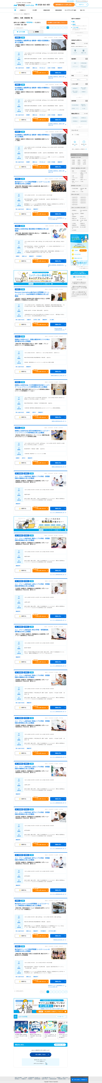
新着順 (37, 31)
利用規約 (59, 1077)
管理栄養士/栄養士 (62, 1078)
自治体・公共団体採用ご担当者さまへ (32, 1077)
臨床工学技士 (45, 1078)
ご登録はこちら (83, 250)
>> (66, 27)
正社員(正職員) (75, 105)
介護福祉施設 (84, 63)
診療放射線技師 (53, 1078)
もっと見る (78, 72)
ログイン (81, 4)
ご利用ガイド (23, 10)
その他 (83, 108)
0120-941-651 (42, 5)
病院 (75, 63)
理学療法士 (17, 1078)
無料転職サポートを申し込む (64, 4)
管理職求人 (75, 88)
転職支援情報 (59, 10)
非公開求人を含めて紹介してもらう (57, 22)
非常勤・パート (75, 108)
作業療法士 (23, 1078)
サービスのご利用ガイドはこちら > (82, 266)
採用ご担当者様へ (71, 1)
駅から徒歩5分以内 (83, 88)
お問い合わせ (65, 1077)
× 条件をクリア (79, 35)
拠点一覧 (82, 10)
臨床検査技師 (37, 1078)
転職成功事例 (47, 10)
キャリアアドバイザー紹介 (70, 10)
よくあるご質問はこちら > (83, 268)
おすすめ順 (22, 31)
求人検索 (35, 10)
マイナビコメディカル (18, 13)
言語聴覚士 (30, 1078)
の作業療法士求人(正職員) (32, 294)
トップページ (15, 10)
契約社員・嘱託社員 (83, 105)
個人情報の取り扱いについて (48, 1077)
